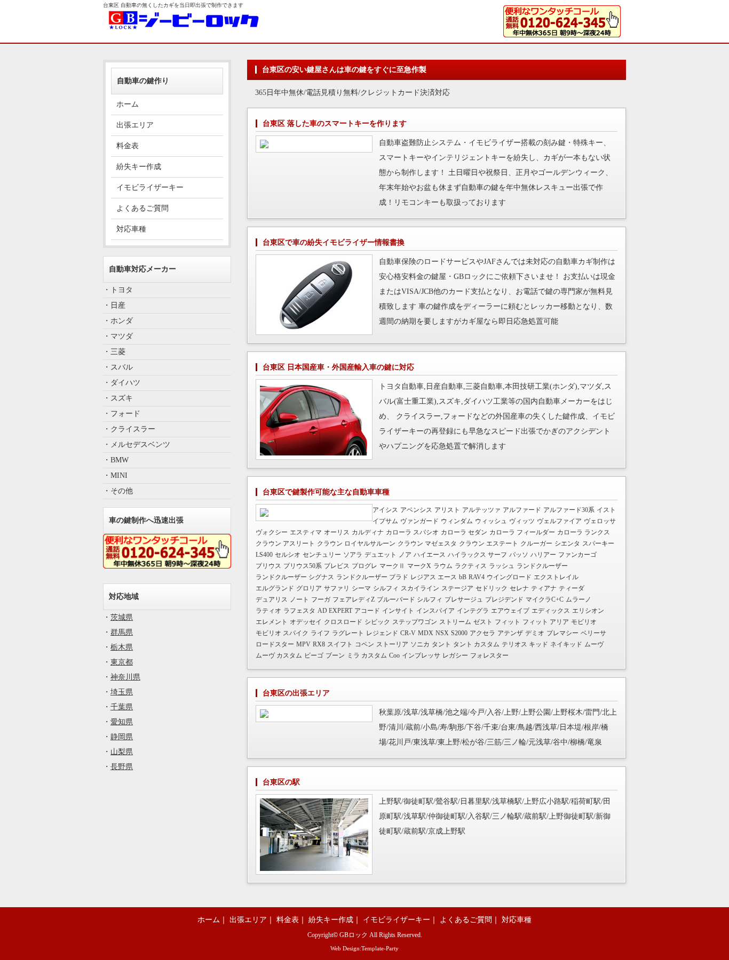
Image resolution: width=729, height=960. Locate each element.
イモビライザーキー (150, 187)
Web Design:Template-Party (364, 948)
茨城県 (121, 617)
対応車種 (131, 229)
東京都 (121, 662)
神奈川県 (125, 677)
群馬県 (121, 632)
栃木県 (121, 647)
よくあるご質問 (142, 208)
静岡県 (121, 737)
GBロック (353, 935)
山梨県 (121, 752)
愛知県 (121, 722)
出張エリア (135, 125)
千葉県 (121, 707)
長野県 (121, 767)
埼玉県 (121, 692)
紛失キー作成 (138, 167)
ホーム (127, 104)
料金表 (127, 146)
